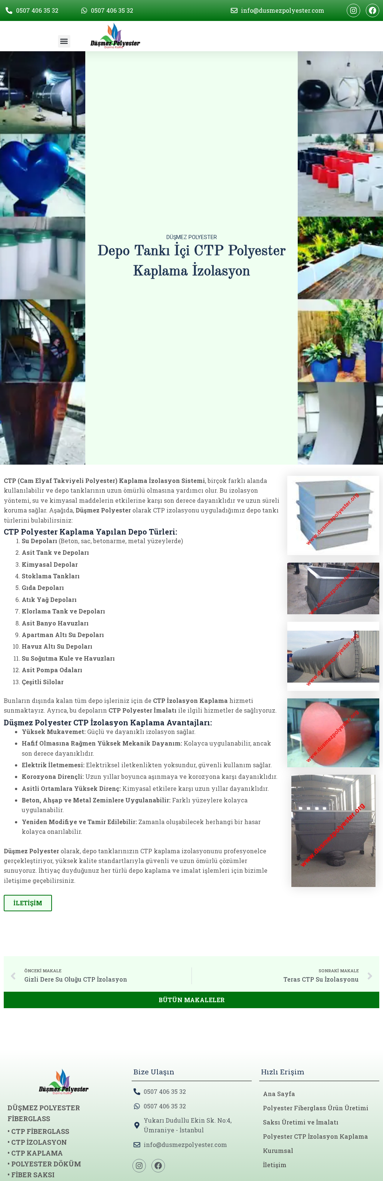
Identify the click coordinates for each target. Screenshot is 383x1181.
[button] (64, 41)
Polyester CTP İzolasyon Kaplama (315, 1136)
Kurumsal (278, 1150)
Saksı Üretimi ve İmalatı (300, 1122)
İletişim (275, 1165)
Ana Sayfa (279, 1094)
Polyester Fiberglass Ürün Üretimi (315, 1108)
